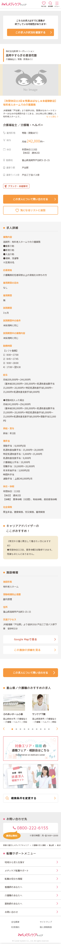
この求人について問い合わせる (30, 199)
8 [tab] (40, 729)
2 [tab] (16, 729)
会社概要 (15, 922)
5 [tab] (28, 729)
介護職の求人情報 (39, 845)
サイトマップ (46, 922)
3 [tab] (20, 729)
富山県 (51, 845)
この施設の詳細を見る (27, 650)
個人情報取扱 (46, 927)
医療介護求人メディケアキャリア (16, 845)
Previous (4, 728)
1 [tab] (12, 729)
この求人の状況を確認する (30, 32)
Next (58, 728)
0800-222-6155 (32, 828)
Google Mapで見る (25, 639)
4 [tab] (24, 729)
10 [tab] (48, 729)
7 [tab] (36, 729)
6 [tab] (32, 729)
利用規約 (15, 927)
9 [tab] (44, 729)
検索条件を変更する (23, 798)
